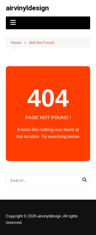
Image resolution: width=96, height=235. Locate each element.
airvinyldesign (27, 8)
